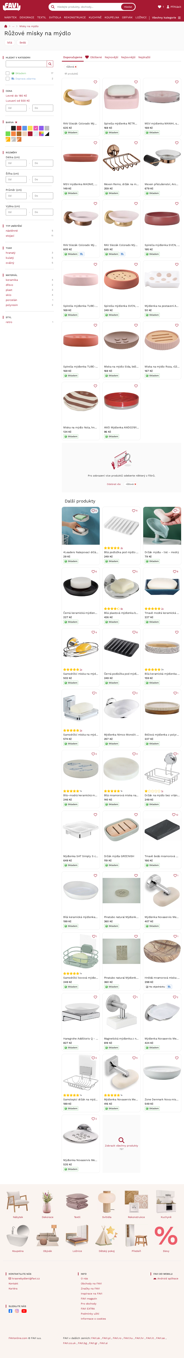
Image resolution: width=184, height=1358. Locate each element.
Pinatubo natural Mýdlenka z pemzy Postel (131, 977)
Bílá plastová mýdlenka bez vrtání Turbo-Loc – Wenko (138, 613)
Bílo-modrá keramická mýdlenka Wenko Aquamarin (95, 795)
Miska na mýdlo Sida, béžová (122, 366)
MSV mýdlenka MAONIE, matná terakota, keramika (95, 184)
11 (137, 510)
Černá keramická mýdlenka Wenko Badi (88, 613)
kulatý (10, 257)
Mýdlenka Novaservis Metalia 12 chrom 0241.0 (133, 1099)
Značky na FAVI (90, 1288)
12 (177, 814)
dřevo (9, 285)
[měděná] (19, 139)
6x (122, 608)
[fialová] (41, 128)
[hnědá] (19, 133)
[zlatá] (8, 139)
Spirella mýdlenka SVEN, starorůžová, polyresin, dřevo (138, 306)
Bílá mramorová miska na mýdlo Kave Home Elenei (136, 795)
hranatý (10, 252)
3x (122, 548)
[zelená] (8, 133)
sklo (8, 295)
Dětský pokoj (107, 1251)
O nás (84, 1278)
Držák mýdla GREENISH (119, 856)
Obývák (127, 17)
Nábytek (10, 17)
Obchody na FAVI (91, 1283)
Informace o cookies (93, 1318)
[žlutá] (30, 128)
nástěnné (12, 230)
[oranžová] (13, 133)
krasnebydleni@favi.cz (26, 1278)
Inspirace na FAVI (91, 1293)
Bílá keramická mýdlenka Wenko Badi (87, 917)
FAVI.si (104, 1343)
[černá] (13, 128)
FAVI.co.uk (70, 1343)
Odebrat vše (114, 484)
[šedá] (47, 128)
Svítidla (55, 17)
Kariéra (13, 1288)
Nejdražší (144, 57)
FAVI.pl (106, 1338)
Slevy (166, 1251)
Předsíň (136, 1251)
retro (9, 322)
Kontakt (13, 1283)
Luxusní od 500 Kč (18, 100)
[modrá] (24, 128)
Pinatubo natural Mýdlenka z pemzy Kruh (130, 917)
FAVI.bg (83, 1343)
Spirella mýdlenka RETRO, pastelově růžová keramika (138, 123)
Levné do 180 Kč (16, 95)
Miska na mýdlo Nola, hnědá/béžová (86, 427)
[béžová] (24, 133)
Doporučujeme (72, 57)
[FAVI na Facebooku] (10, 1311)
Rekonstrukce (75, 17)
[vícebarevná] (41, 133)
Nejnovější (111, 57)
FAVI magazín (89, 1298)
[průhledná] (35, 133)
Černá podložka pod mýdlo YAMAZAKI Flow (131, 673)
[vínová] (30, 133)
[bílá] (8, 128)
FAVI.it (150, 1338)
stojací (10, 235)
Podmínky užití (90, 1313)
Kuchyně (95, 17)
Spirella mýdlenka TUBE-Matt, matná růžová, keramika (98, 306)
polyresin (12, 305)
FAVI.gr (93, 1343)
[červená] (19, 128)
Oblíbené (96, 57)
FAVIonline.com (18, 1338)
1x (162, 791)
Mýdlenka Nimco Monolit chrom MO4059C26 (132, 734)
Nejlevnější (128, 57)
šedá (23, 42)
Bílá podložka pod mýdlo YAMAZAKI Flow (130, 552)
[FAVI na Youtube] (24, 1311)
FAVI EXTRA (88, 1308)
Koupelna (112, 17)
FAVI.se (161, 1338)
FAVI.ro (117, 1338)
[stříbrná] (13, 139)
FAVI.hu (129, 1338)
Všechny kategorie (164, 17)
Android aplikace (167, 1278)
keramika (12, 280)
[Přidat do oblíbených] (95, 82)
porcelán (11, 300)
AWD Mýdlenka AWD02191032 (122, 427)
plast (9, 290)
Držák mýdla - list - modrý (162, 552)
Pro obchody (88, 1303)
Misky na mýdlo (28, 26)
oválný (10, 262)
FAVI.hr (140, 1338)
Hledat (128, 6)
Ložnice (141, 17)
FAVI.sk (96, 1338)
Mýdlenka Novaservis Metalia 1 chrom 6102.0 (91, 1160)
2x (81, 669)
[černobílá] (47, 133)
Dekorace (27, 17)
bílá (9, 42)
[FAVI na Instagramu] (17, 1311)
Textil (41, 17)
